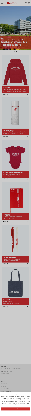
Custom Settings (15, 412)
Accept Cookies (15, 409)
